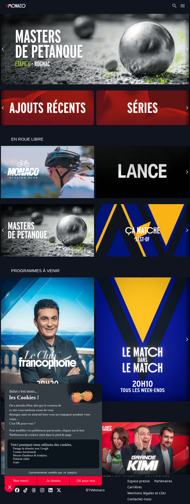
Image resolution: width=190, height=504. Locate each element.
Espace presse (138, 481)
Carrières (134, 487)
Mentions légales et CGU (146, 493)
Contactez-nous (139, 499)
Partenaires (163, 481)
